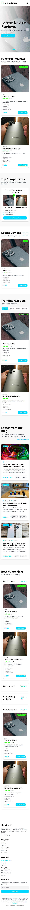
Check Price (22, 113)
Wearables (4, 850)
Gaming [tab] (18, 308)
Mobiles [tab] (5, 308)
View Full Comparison (15, 218)
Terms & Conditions (6, 870)
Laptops (3, 845)
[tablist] (15, 308)
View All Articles (22, 439)
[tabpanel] (15, 364)
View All (23, 581)
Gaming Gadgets (5, 848)
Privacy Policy (4, 868)
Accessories (4, 853)
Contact (3, 865)
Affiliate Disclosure (6, 872)
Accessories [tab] (25, 308)
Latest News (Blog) (6, 860)
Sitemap (3, 875)
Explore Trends (16, 39)
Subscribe (15, 891)
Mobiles (3, 843)
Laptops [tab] (12, 308)
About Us (3, 863)
